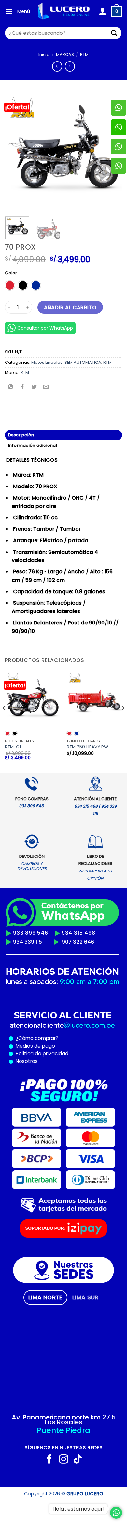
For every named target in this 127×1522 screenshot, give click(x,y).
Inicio (43, 54)
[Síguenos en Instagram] (63, 1460)
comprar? (46, 1038)
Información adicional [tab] (32, 445)
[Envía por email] (46, 387)
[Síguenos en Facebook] (49, 1460)
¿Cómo (25, 1038)
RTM (84, 54)
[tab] (45, 1297)
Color (11, 273)
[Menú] (9, 11)
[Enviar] (114, 33)
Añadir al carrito (70, 307)
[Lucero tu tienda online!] (64, 11)
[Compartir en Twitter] (34, 387)
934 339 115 (27, 942)
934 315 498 (78, 933)
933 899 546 (30, 933)
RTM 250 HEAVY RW (87, 747)
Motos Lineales (47, 362)
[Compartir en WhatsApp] (11, 387)
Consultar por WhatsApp (45, 328)
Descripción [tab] (21, 435)
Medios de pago (34, 1045)
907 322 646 (78, 942)
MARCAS (65, 54)
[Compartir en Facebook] (22, 387)
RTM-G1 (13, 747)
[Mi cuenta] (102, 11)
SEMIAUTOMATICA (82, 362)
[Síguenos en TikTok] (77, 1460)
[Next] (122, 721)
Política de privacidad (40, 1053)
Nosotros (27, 1061)
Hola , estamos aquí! (78, 1509)
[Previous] (15, 151)
